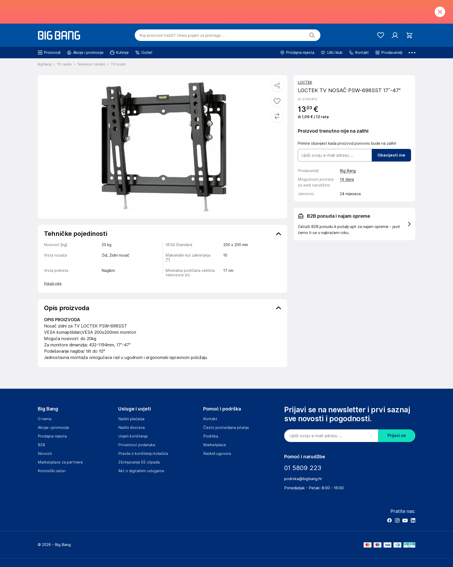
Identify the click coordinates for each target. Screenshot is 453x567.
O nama (44, 419)
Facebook (389, 520)
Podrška (210, 436)
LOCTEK (305, 82)
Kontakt (210, 419)
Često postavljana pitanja (226, 427)
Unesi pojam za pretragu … (182, 35)
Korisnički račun (52, 471)
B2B (41, 445)
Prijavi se (396, 435)
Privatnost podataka (136, 445)
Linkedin (413, 520)
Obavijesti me (391, 155)
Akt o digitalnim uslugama (141, 471)
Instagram (397, 520)
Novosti (45, 453)
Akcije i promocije (53, 427)
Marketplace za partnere (60, 462)
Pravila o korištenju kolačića (143, 453)
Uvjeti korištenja (133, 436)
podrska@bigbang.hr (303, 478)
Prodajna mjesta (52, 436)
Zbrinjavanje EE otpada (139, 462)
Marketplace (214, 445)
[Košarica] (409, 35)
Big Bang (348, 170)
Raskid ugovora (217, 453)
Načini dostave (131, 427)
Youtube (405, 520)
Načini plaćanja (131, 419)
